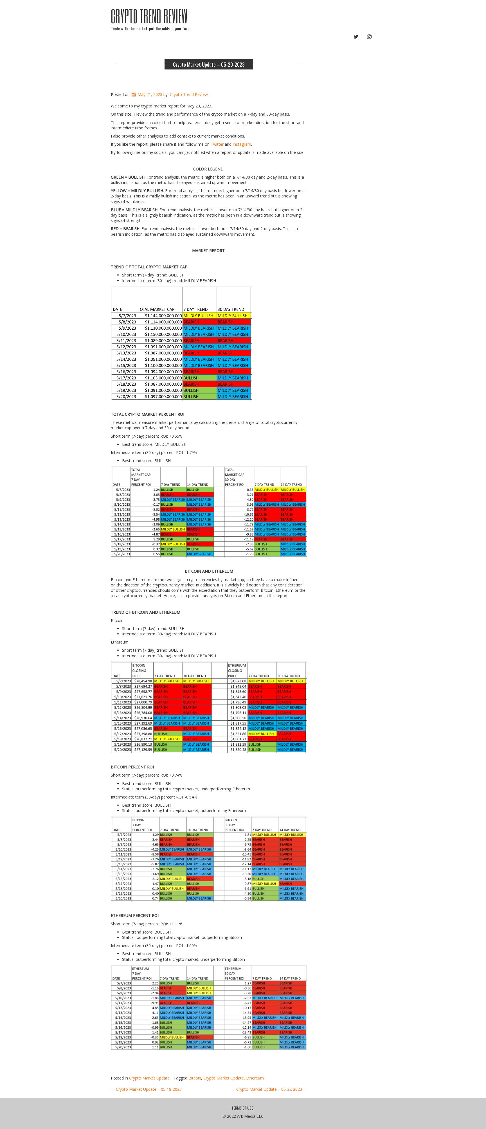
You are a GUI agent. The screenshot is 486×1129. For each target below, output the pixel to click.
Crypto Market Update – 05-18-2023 (146, 1089)
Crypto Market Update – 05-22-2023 (271, 1089)
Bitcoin (194, 1078)
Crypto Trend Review (149, 16)
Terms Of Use (242, 1108)
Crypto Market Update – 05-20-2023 (209, 64)
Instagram (242, 144)
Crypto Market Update (149, 1078)
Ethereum (255, 1078)
